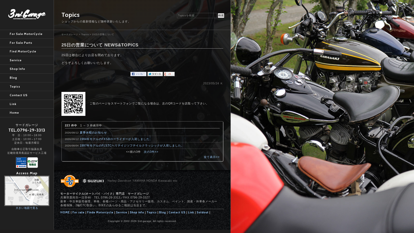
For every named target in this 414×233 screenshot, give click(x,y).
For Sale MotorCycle (26, 34)
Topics (85, 34)
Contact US (177, 212)
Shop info (137, 212)
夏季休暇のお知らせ (93, 132)
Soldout (203, 212)
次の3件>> (151, 151)
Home (14, 113)
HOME (65, 212)
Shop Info (17, 69)
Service (121, 212)
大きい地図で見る (27, 207)
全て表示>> (212, 157)
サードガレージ (69, 34)
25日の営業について (103, 34)
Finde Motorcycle (100, 212)
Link (191, 212)
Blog (162, 212)
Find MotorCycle (23, 51)
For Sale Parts (21, 43)
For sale (78, 212)
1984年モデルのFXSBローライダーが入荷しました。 (116, 139)
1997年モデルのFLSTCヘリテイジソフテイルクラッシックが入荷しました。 (132, 145)
